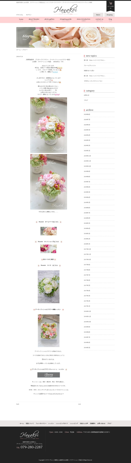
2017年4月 (87, 290)
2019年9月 (87, 171)
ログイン (28, 14)
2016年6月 (87, 342)
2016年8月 (87, 332)
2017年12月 (87, 249)
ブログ (110, 20)
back (17, 404)
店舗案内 (83, 20)
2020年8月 (87, 114)
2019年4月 (87, 197)
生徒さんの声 (84, 423)
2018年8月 (87, 207)
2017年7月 (87, 275)
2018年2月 (87, 239)
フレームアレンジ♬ (90, 65)
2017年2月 (87, 301)
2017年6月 (87, 280)
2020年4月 (87, 135)
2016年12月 (87, 311)
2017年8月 (87, 270)
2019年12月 (87, 156)
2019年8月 (87, 176)
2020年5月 (87, 130)
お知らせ (86, 95)
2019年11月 (87, 161)
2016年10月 (87, 321)
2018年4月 (87, 228)
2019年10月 (87, 166)
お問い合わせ (99, 20)
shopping (109, 15)
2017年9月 (87, 264)
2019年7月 (87, 181)
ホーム (21, 20)
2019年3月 (87, 202)
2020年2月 (87, 145)
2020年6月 (87, 125)
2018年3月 (87, 233)
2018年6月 (87, 218)
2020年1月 (87, 150)
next (79, 404)
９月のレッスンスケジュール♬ (93, 81)
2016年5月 (87, 347)
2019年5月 (87, 192)
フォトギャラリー (49, 20)
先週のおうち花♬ (89, 70)
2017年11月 (87, 254)
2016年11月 (87, 316)
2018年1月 (87, 244)
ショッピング (74, 423)
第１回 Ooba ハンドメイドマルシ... (94, 60)
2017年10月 (87, 259)
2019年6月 (87, 187)
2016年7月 (87, 337)
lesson (98, 15)
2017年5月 (87, 285)
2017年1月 (87, 306)
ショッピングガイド (65, 20)
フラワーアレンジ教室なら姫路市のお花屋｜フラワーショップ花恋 (63, 460)
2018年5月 (87, 223)
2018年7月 (87, 213)
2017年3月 (87, 296)
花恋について (34, 20)
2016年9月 (87, 327)
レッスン (51, 423)
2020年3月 (87, 140)
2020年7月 (87, 119)
